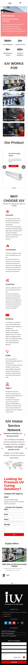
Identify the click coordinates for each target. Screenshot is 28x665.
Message (7, 524)
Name (6, 509)
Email (6, 514)
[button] (20, 2)
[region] (14, 167)
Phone (6, 519)
